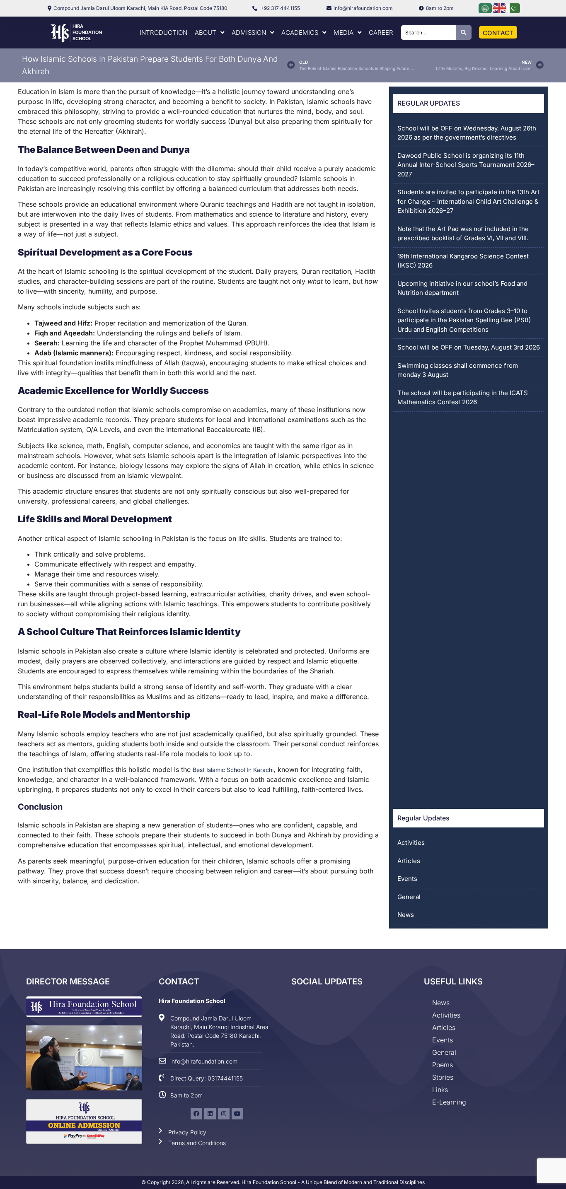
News (405, 915)
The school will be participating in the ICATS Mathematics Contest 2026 (462, 397)
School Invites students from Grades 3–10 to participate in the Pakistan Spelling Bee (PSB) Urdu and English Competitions (464, 320)
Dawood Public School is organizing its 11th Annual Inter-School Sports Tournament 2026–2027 (466, 165)
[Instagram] (224, 1113)
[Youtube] (237, 1113)
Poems (442, 1065)
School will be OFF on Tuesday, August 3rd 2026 (468, 347)
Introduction (163, 32)
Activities (411, 843)
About (205, 32)
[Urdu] (514, 7)
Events (407, 879)
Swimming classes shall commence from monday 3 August (457, 370)
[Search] (464, 32)
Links (440, 1089)
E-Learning (449, 1102)
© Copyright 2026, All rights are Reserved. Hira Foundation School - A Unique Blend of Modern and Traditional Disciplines (283, 1182)
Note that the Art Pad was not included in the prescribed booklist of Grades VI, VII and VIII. (463, 233)
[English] (500, 7)
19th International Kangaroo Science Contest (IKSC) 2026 (463, 261)
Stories (442, 1077)
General (409, 897)
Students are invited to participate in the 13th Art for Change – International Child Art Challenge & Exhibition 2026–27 (468, 201)
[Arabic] (486, 7)
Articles (408, 861)
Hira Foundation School (87, 32)
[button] (84, 1058)
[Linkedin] (210, 1113)
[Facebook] (196, 1113)
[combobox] (428, 32)
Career (381, 32)
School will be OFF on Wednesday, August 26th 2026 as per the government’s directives (466, 133)
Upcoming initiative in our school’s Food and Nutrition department (462, 288)
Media (343, 32)
